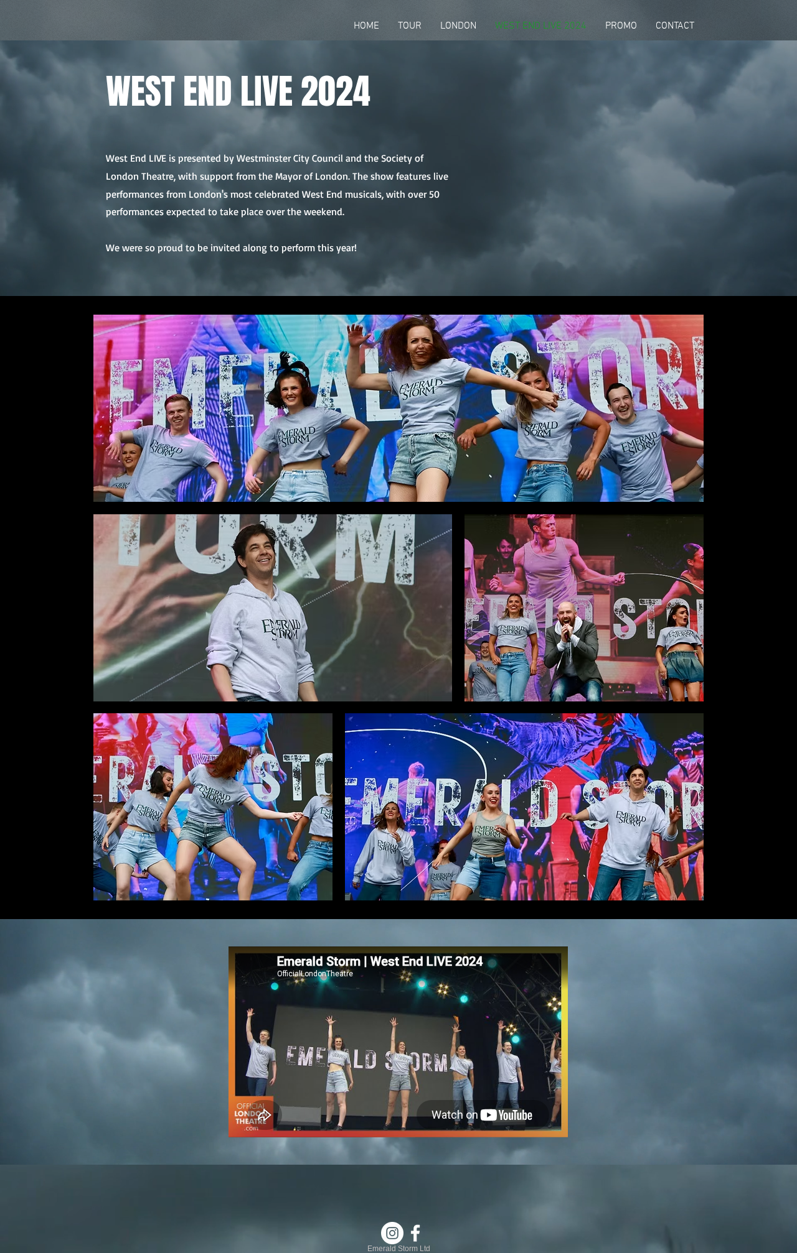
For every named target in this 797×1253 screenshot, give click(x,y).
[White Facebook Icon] (415, 1233)
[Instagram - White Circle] (392, 1233)
